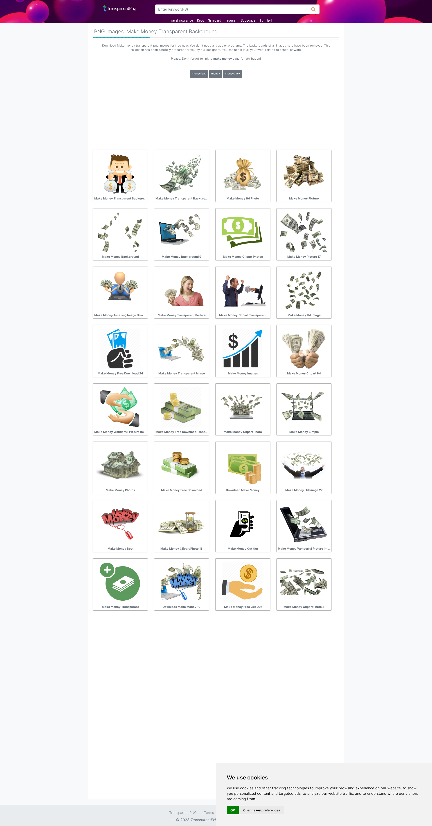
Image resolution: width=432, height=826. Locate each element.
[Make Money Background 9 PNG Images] (181, 231)
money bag (199, 73)
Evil (269, 20)
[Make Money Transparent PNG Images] (120, 582)
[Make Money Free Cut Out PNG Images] (242, 582)
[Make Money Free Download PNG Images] (181, 465)
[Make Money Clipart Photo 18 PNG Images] (181, 523)
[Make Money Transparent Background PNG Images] (120, 173)
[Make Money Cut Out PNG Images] (242, 523)
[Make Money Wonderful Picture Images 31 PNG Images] (120, 406)
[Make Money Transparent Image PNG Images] (181, 348)
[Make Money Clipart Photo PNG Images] (242, 406)
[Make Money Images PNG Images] (242, 348)
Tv (261, 20)
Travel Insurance (181, 20)
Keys (200, 20)
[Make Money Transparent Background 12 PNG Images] (181, 173)
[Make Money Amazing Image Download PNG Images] (120, 290)
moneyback (232, 73)
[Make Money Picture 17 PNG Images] (303, 231)
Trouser (231, 20)
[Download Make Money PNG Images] (242, 465)
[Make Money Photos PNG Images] (120, 465)
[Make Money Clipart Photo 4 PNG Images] (303, 582)
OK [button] (232, 810)
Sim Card (214, 20)
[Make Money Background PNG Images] (120, 231)
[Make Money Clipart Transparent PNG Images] (242, 290)
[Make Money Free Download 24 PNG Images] (120, 348)
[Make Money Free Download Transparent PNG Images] (181, 406)
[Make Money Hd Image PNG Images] (303, 290)
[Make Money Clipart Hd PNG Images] (303, 348)
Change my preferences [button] (261, 810)
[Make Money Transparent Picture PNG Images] (181, 290)
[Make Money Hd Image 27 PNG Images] (303, 465)
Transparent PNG (183, 812)
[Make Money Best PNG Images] (120, 523)
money (215, 73)
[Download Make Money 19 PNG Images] (181, 582)
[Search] (314, 9)
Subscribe (248, 20)
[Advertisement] (216, 113)
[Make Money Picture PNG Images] (303, 173)
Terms (209, 812)
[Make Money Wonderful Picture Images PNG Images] (303, 523)
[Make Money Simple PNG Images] (303, 406)
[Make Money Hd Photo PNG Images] (242, 173)
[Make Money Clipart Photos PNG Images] (242, 231)
